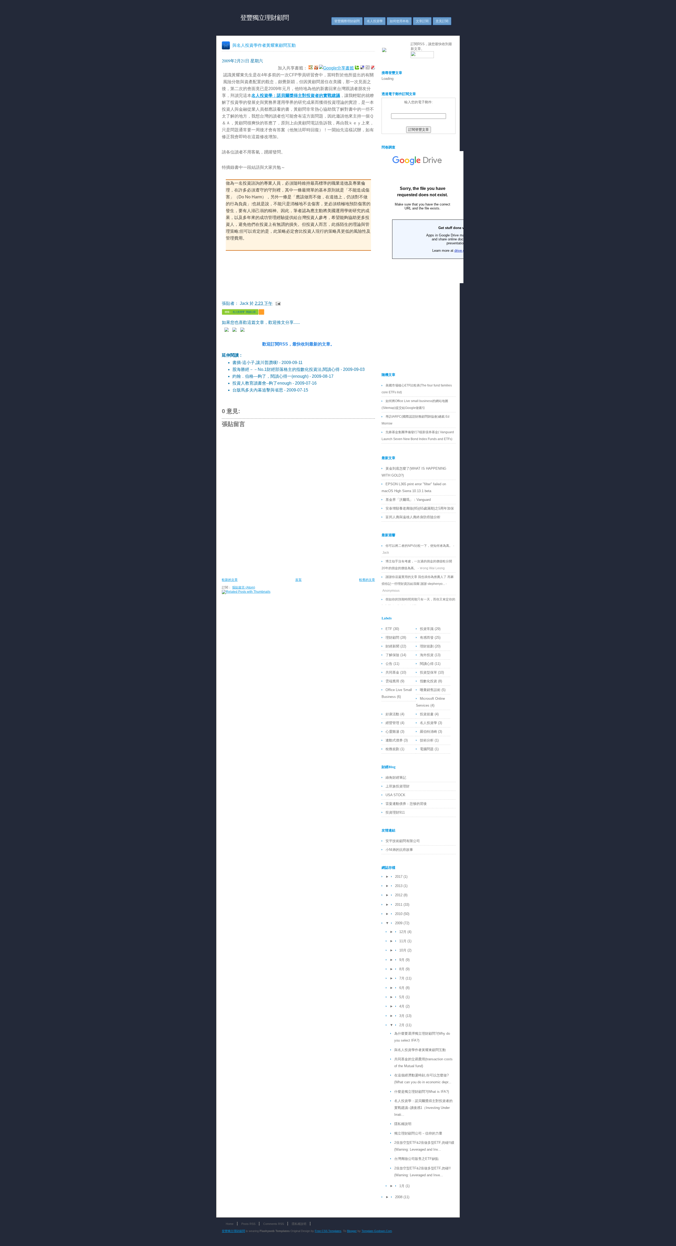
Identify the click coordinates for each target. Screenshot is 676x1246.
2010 (399, 914)
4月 (402, 1006)
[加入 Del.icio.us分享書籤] (362, 68)
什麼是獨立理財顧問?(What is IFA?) (421, 1092)
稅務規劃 (393, 749)
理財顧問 (393, 638)
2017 (399, 877)
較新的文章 (230, 580)
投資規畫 (427, 714)
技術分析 (427, 740)
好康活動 (393, 714)
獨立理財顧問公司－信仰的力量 (418, 1133)
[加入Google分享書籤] (336, 68)
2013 (399, 886)
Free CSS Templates (328, 1231)
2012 (399, 895)
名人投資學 (375, 21)
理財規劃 (427, 646)
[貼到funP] (373, 68)
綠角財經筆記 (396, 778)
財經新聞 (393, 646)
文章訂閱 (422, 21)
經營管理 (393, 723)
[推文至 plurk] (227, 330)
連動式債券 (395, 740)
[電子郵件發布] (277, 303)
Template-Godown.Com (377, 1231)
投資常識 (427, 629)
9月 (402, 960)
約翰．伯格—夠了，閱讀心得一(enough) (270, 376)
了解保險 (393, 655)
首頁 (298, 580)
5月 (402, 997)
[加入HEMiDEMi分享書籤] (310, 68)
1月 (402, 1186)
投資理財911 (395, 812)
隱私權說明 (402, 1124)
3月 (402, 1016)
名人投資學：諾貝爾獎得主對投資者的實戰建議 (295, 95)
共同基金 (393, 672)
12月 (403, 932)
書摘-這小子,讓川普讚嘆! (255, 362)
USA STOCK (395, 795)
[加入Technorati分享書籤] (357, 68)
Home (229, 1223)
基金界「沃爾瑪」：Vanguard (408, 500)
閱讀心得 (251, 312)
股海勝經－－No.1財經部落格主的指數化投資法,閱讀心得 (286, 369)
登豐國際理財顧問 (347, 21)
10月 (403, 950)
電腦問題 (427, 749)
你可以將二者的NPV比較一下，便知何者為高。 (419, 546)
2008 (399, 1197)
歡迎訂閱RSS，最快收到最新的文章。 (298, 344)
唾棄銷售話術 (431, 690)
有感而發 (427, 638)
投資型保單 (429, 672)
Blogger (352, 1231)
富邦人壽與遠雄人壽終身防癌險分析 (413, 517)
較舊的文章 (367, 580)
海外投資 (427, 655)
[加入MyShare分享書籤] (316, 68)
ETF (389, 629)
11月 (403, 941)
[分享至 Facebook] (243, 330)
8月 (402, 969)
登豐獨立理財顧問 (264, 17)
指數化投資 (429, 681)
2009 (399, 923)
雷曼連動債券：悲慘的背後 (406, 804)
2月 (402, 1025)
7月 (402, 978)
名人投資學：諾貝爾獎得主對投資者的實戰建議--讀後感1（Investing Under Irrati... (423, 1108)
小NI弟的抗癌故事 (399, 850)
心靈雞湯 (393, 732)
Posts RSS (248, 1223)
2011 (399, 905)
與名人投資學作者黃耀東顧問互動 (264, 45)
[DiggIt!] (367, 68)
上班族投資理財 (398, 786)
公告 (389, 664)
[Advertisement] (318, 562)
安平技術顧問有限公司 (403, 841)
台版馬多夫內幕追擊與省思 (257, 390)
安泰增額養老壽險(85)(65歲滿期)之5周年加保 (420, 508)
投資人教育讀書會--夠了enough (262, 383)
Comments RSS (273, 1223)
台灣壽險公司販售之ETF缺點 (416, 1159)
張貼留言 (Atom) (243, 587)
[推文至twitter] (235, 330)
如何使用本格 (399, 21)
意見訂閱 (442, 21)
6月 (402, 988)
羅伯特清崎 (429, 732)
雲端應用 (393, 681)
